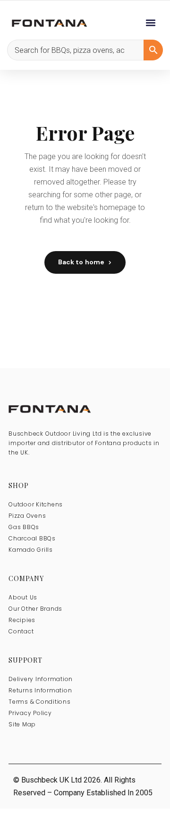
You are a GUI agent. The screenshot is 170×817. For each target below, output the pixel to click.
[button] (150, 22)
